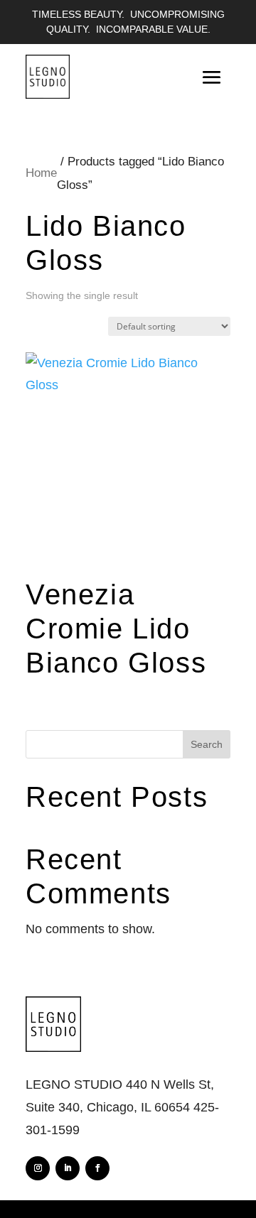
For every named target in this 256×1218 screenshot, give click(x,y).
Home (41, 173)
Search (207, 744)
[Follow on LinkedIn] (67, 1168)
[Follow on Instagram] (38, 1168)
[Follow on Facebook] (97, 1168)
